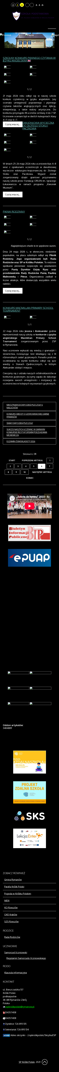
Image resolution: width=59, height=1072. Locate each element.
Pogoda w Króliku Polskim (17, 893)
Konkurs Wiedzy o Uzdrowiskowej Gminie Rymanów (28, 415)
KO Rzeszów (11, 907)
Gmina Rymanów (13, 879)
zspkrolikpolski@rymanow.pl (19, 1006)
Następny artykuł (42, 472)
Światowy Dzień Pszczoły (20, 423)
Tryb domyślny (5, 5)
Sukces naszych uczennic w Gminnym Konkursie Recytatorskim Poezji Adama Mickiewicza (27, 432)
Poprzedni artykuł (32, 460)
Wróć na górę (45, 1062)
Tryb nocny (8, 5)
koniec (30, 478)
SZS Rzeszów (11, 921)
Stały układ (27, 5)
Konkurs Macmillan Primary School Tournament (28, 309)
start (12, 460)
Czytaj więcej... (12, 124)
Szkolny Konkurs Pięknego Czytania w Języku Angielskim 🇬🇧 (29, 59)
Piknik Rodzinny (14, 211)
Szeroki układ (32, 5)
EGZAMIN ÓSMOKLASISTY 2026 (21, 441)
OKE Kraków (10, 914)
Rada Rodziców (12, 937)
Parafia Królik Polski (14, 886)
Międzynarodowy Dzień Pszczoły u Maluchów (25, 406)
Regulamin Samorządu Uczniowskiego (26, 958)
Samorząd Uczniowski (15, 952)
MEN (6, 900)
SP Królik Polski (27, 1062)
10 (25, 472)
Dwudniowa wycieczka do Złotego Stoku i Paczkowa (38, 125)
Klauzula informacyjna (15, 972)
